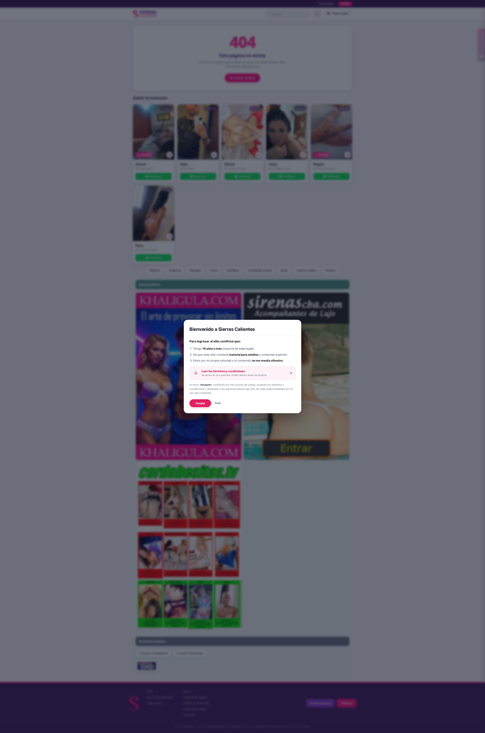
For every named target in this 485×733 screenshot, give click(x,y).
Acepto (200, 403)
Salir (218, 403)
